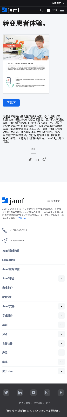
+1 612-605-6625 (18, 230)
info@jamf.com (17, 240)
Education (8, 260)
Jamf (22, 218)
